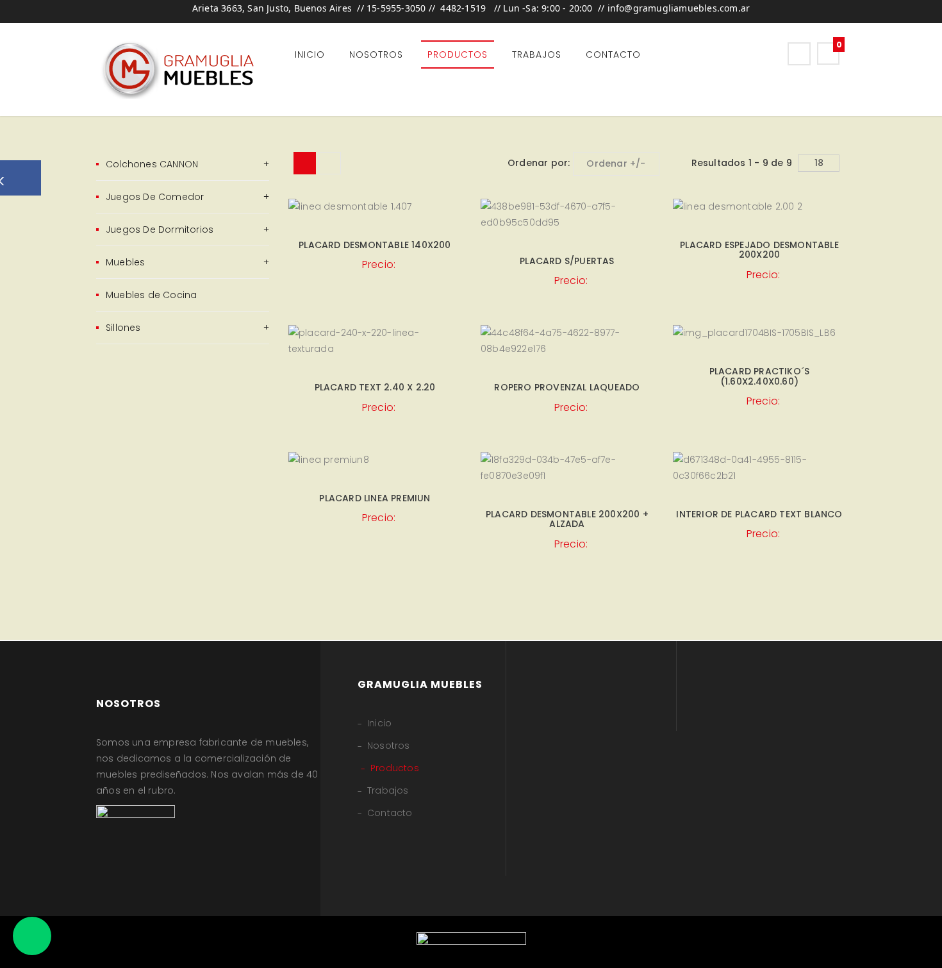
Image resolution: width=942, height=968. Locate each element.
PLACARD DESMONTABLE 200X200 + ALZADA (567, 519)
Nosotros (376, 54)
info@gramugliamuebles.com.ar (678, 8)
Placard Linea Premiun (374, 498)
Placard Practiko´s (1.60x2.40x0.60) (759, 376)
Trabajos (536, 54)
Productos (457, 54)
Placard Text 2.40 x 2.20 (375, 387)
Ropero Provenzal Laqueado (567, 387)
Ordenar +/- (615, 163)
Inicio (310, 54)
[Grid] (304, 163)
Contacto (613, 54)
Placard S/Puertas (567, 261)
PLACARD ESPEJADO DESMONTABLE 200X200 (759, 249)
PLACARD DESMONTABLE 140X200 (374, 244)
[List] (329, 163)
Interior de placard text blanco (759, 514)
